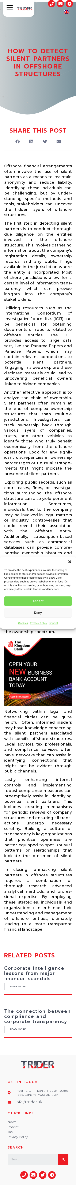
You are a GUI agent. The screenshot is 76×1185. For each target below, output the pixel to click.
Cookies (23, 623)
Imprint (53, 623)
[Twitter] (42, 1175)
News (12, 1122)
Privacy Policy (38, 623)
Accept (38, 601)
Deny (38, 613)
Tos (10, 1132)
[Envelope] (60, 3)
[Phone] (51, 3)
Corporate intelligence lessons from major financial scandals (34, 973)
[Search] (63, 1159)
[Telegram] (69, 3)
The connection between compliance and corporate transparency (37, 1016)
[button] (70, 562)
